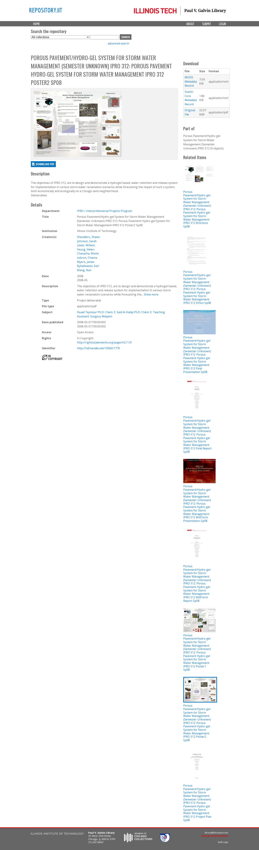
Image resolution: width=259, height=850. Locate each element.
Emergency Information (214, 835)
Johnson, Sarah (87, 241)
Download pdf (45, 164)
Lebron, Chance (87, 258)
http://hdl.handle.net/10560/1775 (98, 348)
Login (222, 24)
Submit (206, 24)
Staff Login (223, 842)
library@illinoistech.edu (216, 832)
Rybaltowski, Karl (88, 266)
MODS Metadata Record (191, 81)
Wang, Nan (84, 270)
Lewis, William (86, 245)
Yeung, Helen (85, 249)
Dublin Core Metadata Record (191, 98)
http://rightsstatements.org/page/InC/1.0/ (104, 342)
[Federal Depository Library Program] (165, 841)
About (190, 24)
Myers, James (85, 262)
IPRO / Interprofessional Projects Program (104, 211)
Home (36, 24)
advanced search (118, 43)
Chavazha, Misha (88, 253)
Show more (151, 294)
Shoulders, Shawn (88, 237)
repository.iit (45, 10)
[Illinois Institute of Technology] (57, 834)
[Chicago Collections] (138, 841)
